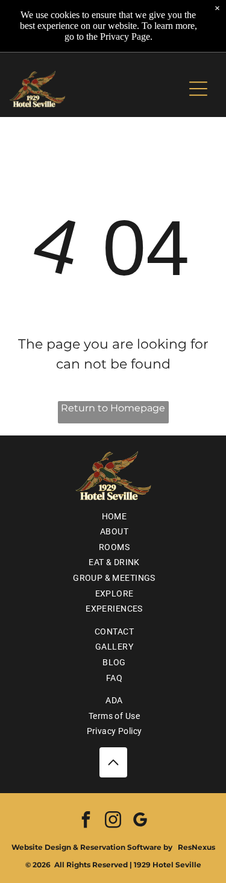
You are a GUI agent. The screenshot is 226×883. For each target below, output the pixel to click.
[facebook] (86, 821)
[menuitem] (113, 516)
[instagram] (113, 821)
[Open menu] (198, 89)
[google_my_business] (140, 821)
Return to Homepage (113, 408)
